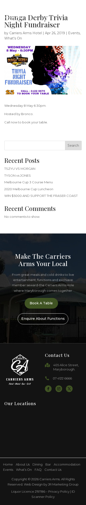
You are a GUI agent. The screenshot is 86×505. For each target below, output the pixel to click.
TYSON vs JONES (17, 175)
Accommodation (67, 464)
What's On (13, 38)
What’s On (24, 469)
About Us (23, 464)
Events (74, 33)
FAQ (38, 469)
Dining (37, 464)
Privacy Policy (59, 491)
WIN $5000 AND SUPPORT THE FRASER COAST (41, 196)
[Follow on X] (69, 388)
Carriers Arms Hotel (25, 33)
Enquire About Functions (43, 318)
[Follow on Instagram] (58, 388)
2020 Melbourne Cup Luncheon (28, 189)
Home (8, 464)
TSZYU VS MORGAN (19, 168)
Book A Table (41, 303)
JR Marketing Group (63, 484)
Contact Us (52, 469)
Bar (48, 464)
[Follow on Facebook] (48, 388)
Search (73, 145)
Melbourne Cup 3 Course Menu (28, 182)
